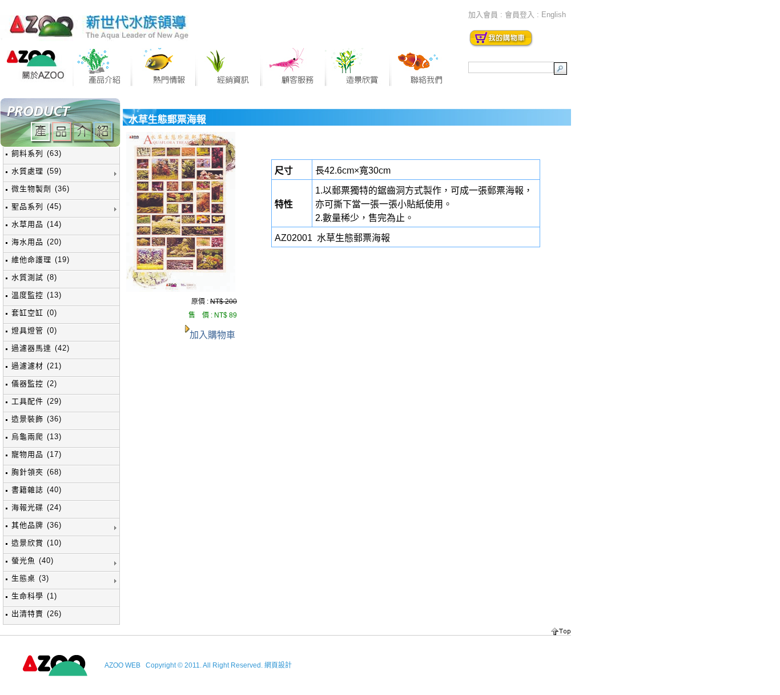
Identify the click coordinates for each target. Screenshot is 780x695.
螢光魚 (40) (32, 560)
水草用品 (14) (36, 224)
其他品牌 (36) (36, 525)
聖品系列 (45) (36, 206)
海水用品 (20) (36, 242)
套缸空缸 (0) (34, 312)
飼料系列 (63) (36, 153)
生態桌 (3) (30, 578)
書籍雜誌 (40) (36, 489)
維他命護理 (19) (40, 259)
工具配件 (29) (36, 401)
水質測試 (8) (34, 277)
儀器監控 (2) (34, 383)
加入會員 (483, 14)
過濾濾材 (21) (36, 365)
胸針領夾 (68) (36, 472)
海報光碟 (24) (36, 507)
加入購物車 (212, 335)
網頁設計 (278, 665)
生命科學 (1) (34, 596)
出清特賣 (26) (36, 613)
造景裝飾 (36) (36, 419)
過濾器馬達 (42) (40, 348)
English (553, 14)
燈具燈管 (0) (34, 330)
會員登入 (519, 14)
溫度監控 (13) (36, 295)
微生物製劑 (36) (40, 188)
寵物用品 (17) (36, 454)
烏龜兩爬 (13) (36, 436)
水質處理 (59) (36, 171)
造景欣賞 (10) (36, 543)
